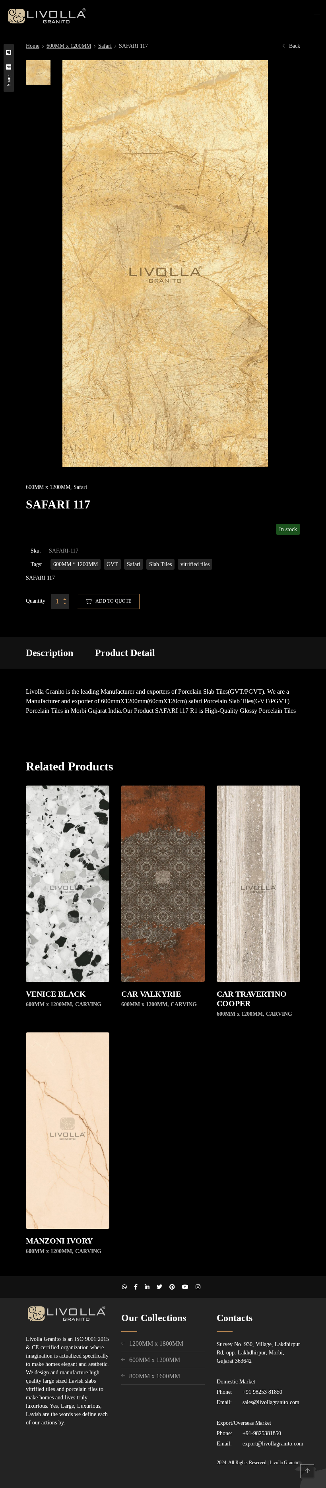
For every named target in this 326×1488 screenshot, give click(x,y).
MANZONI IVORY (59, 1240)
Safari (105, 46)
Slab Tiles (160, 564)
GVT (112, 564)
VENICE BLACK (56, 993)
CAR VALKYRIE (151, 993)
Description (49, 653)
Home (32, 46)
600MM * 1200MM (75, 564)
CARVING (88, 1004)
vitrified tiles (195, 564)
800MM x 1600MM (154, 1376)
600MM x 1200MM (69, 46)
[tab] (49, 653)
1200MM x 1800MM (156, 1343)
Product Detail (125, 653)
